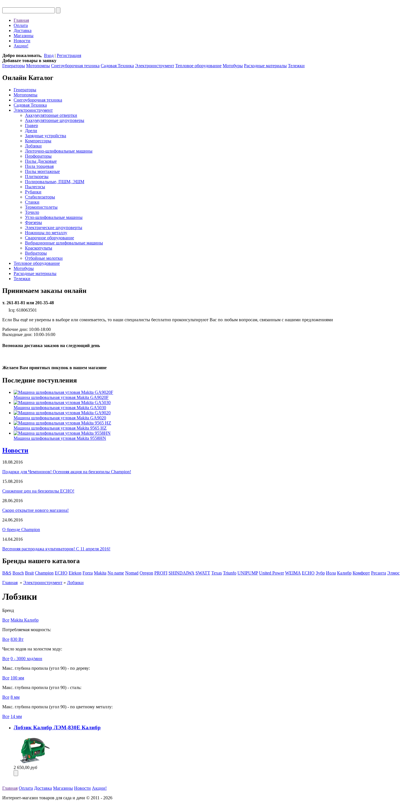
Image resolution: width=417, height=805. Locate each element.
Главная (21, 20)
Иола (331, 573)
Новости (22, 40)
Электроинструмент (154, 65)
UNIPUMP (247, 573)
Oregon (146, 573)
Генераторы (13, 65)
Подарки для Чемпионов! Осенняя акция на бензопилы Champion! (66, 471)
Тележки (296, 65)
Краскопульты (38, 248)
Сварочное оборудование (49, 237)
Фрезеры (33, 222)
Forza (88, 573)
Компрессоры (38, 140)
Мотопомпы (38, 65)
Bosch (18, 573)
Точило (32, 212)
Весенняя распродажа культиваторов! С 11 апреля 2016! (56, 548)
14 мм (16, 716)
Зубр (320, 573)
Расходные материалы (265, 65)
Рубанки (33, 191)
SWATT (202, 573)
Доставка (22, 30)
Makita (100, 573)
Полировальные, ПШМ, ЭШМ (54, 181)
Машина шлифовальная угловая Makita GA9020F (61, 397)
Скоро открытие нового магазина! (35, 510)
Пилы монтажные (42, 171)
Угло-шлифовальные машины (54, 217)
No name (116, 573)
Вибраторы (36, 253)
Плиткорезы (37, 176)
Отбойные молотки (44, 258)
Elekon (75, 573)
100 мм (17, 677)
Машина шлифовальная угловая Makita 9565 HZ (60, 428)
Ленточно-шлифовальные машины (58, 151)
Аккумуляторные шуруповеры (54, 120)
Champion (44, 573)
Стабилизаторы (40, 197)
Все (5, 620)
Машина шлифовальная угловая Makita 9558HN (60, 438)
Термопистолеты (41, 207)
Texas (216, 573)
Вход (49, 55)
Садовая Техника (117, 65)
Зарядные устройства (45, 135)
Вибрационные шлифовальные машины (64, 242)
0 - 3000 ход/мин (26, 658)
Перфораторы (38, 156)
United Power (271, 573)
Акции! (21, 45)
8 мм (15, 697)
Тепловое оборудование (198, 65)
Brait (29, 573)
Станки (32, 202)
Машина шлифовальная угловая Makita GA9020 (60, 417)
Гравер (31, 125)
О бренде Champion (21, 529)
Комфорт (361, 573)
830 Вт (17, 639)
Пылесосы (35, 186)
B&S (6, 573)
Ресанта (378, 573)
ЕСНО (308, 573)
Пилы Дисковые (41, 161)
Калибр (344, 573)
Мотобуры (233, 65)
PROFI (160, 573)
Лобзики (33, 145)
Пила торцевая (39, 166)
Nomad (131, 573)
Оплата (21, 25)
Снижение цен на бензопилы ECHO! (38, 491)
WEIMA (293, 573)
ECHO (61, 573)
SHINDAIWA (181, 573)
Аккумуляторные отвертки (51, 115)
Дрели (31, 130)
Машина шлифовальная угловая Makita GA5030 (60, 407)
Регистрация (69, 55)
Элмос (393, 573)
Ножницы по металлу (46, 232)
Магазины (23, 35)
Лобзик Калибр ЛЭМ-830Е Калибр (57, 727)
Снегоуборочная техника (75, 65)
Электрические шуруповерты (53, 227)
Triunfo (229, 573)
